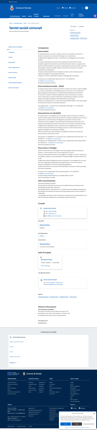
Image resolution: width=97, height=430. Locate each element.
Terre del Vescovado (75, 401)
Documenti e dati (12, 394)
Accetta (65, 424)
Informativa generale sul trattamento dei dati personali (80, 427)
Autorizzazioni (31, 388)
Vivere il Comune (36, 15)
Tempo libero (72, 15)
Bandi (50, 390)
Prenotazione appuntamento (35, 410)
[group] (48, 352)
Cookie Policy (67, 427)
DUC (71, 397)
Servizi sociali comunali (50, 280)
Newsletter (46, 16)
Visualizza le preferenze (88, 424)
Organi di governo (12, 382)
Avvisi (50, 386)
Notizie (51, 382)
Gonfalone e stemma (75, 390)
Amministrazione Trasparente (56, 408)
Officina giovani (74, 399)
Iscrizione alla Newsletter (55, 388)
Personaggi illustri (74, 394)
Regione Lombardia (13, 1)
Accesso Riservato (21, 426)
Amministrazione (15, 16)
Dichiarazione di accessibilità (56, 416)
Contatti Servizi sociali (49, 208)
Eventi (71, 384)
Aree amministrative (13, 384)
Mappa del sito (11, 426)
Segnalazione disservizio (34, 412)
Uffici (9, 386)
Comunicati (52, 384)
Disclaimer (31, 416)
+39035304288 (52, 211)
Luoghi (71, 382)
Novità (24, 16)
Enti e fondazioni (12, 388)
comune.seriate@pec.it (15, 420)
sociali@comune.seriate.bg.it (46, 81)
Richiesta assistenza (33, 414)
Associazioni (58, 16)
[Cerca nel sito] (86, 7)
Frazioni (72, 396)
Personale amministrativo (14, 392)
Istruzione (65, 16)
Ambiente (30, 382)
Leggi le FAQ (31, 408)
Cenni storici (73, 392)
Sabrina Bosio (45, 225)
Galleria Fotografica (75, 386)
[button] (95, 16)
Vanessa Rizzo (45, 244)
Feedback (51, 420)
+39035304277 (52, 214)
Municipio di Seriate (46, 260)
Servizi (30, 16)
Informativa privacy (54, 414)
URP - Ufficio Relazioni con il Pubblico (17, 416)
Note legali (52, 418)
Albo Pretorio (52, 410)
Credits (30, 426)
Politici (9, 390)
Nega (77, 424)
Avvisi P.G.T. (52, 394)
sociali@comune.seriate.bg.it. (46, 173)
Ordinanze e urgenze (54, 392)
